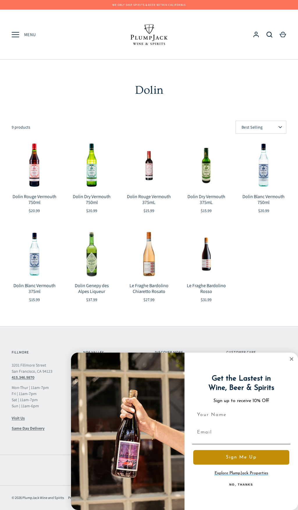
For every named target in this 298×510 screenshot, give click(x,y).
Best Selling (252, 127)
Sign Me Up (241, 457)
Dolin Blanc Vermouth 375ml (34, 288)
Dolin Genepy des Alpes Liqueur (92, 288)
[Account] (256, 34)
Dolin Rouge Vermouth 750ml (34, 199)
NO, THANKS (241, 484)
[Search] (269, 34)
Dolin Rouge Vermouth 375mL (149, 199)
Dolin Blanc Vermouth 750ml (263, 199)
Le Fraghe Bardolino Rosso (206, 288)
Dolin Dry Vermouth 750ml (92, 199)
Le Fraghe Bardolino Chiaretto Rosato (149, 288)
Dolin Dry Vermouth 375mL (206, 199)
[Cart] (282, 34)
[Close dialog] (291, 359)
